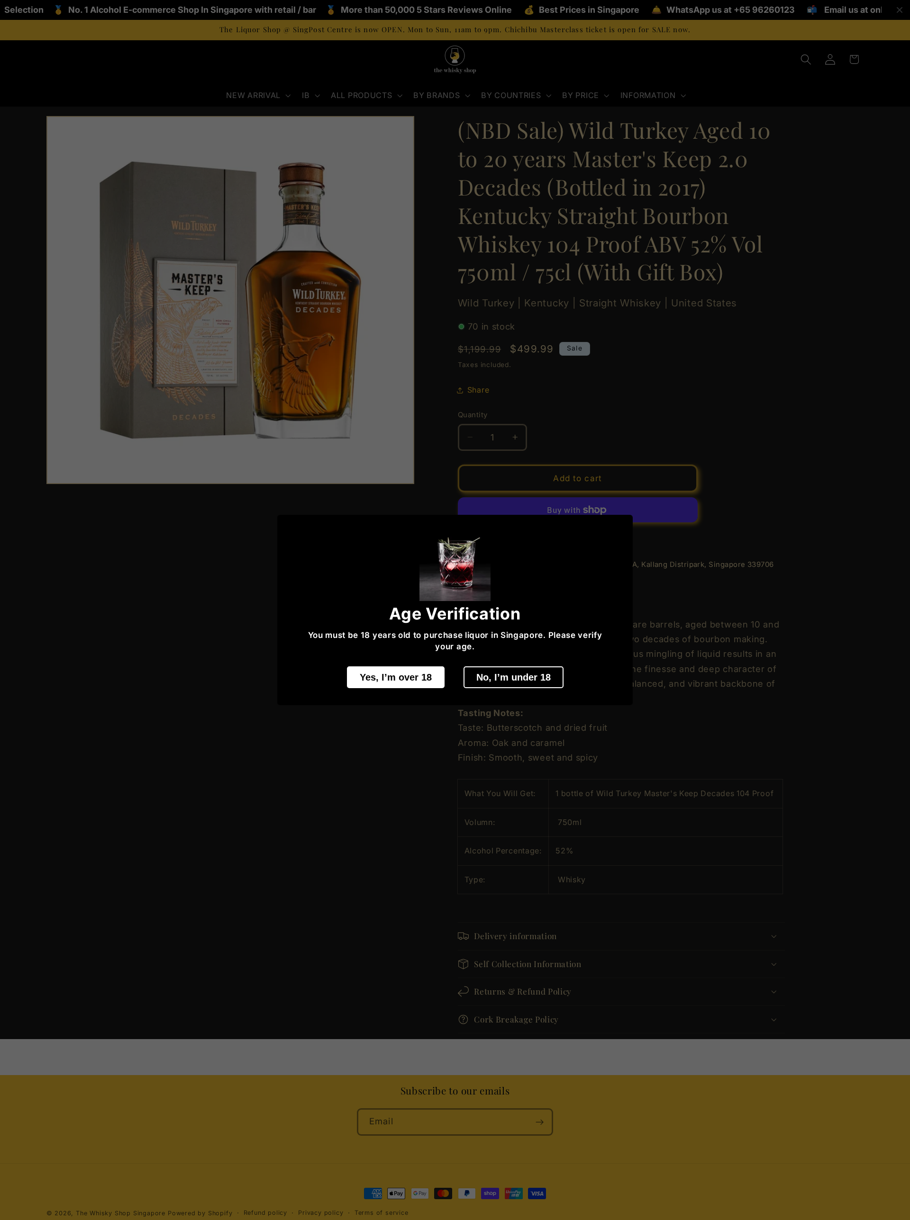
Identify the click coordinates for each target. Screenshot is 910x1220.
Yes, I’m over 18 (396, 677)
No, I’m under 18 (513, 677)
